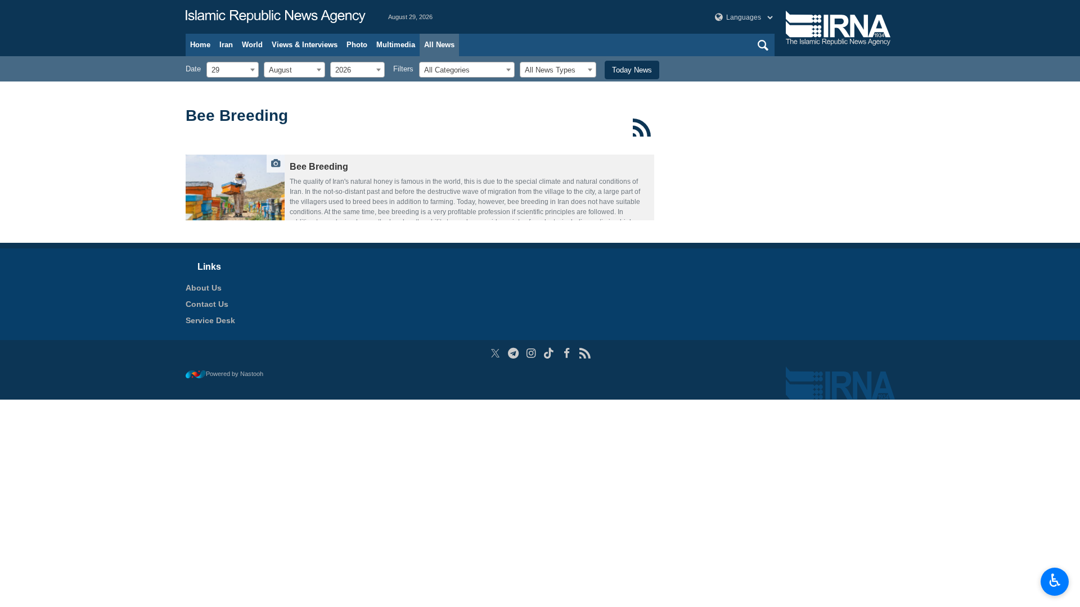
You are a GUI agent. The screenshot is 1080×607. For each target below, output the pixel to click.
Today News (632, 70)
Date (193, 69)
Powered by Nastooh (234, 373)
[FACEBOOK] (566, 353)
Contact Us (207, 304)
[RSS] (642, 127)
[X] (495, 353)
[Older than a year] (235, 187)
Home (200, 44)
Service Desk (210, 320)
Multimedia (395, 44)
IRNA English (276, 17)
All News (439, 44)
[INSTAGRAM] (531, 353)
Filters (403, 69)
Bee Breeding (237, 115)
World (252, 44)
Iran (226, 44)
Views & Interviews (305, 44)
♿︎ (1055, 580)
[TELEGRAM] (513, 353)
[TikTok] (549, 353)
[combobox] (232, 70)
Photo (356, 44)
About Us (204, 287)
